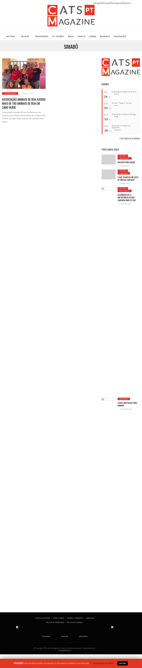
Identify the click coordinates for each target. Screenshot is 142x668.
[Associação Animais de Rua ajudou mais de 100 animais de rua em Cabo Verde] (24, 73)
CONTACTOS (90, 618)
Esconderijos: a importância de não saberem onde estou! (127, 197)
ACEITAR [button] (122, 663)
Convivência (125, 158)
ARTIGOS (25, 36)
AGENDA (92, 36)
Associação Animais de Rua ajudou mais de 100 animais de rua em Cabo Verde (24, 103)
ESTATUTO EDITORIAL (43, 618)
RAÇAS (71, 36)
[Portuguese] (116, 2)
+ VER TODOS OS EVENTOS (129, 138)
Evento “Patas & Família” (122, 103)
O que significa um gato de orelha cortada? (128, 178)
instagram (83, 636)
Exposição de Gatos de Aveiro (124, 92)
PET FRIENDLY (58, 36)
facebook (46, 636)
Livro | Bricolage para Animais (127, 404)
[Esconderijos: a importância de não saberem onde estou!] (109, 291)
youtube (64, 636)
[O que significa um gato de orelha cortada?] (109, 174)
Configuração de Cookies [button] (103, 663)
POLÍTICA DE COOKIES (75, 622)
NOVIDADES (105, 36)
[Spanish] (126, 2)
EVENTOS (82, 36)
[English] (97, 2)
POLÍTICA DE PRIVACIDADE (55, 622)
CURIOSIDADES (41, 36)
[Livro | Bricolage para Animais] (109, 501)
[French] (106, 2)
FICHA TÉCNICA (58, 618)
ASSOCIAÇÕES (120, 36)
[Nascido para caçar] (109, 159)
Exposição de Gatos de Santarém (121, 127)
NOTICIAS (11, 36)
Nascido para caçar (126, 162)
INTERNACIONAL (10, 93)
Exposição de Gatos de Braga (124, 114)
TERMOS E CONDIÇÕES (75, 618)
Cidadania (124, 173)
